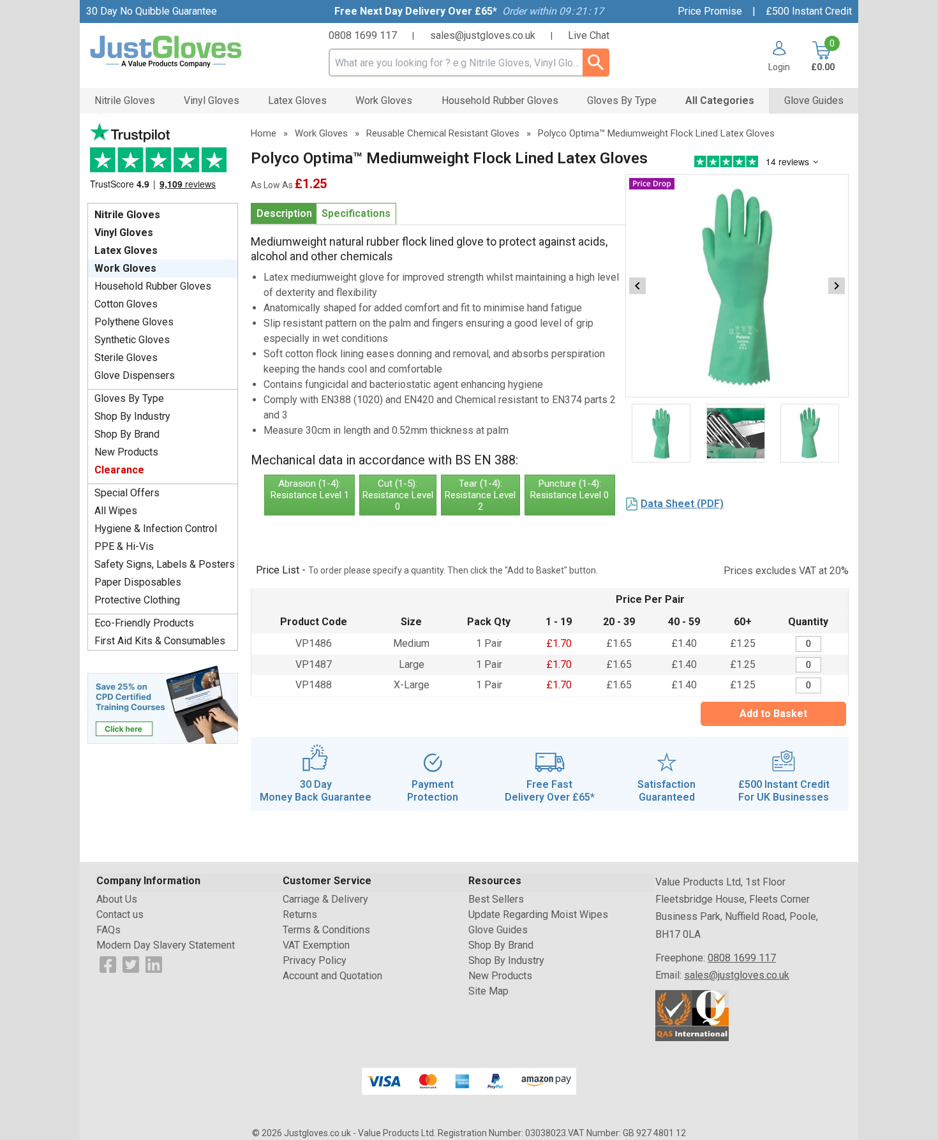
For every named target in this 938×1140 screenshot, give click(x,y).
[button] (774, 56)
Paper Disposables (137, 582)
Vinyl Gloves (123, 232)
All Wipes (115, 511)
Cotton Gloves (126, 304)
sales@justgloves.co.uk (482, 35)
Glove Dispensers (134, 375)
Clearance (119, 470)
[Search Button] (596, 62)
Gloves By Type (129, 398)
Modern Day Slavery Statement (165, 945)
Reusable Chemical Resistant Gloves (442, 133)
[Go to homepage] (182, 52)
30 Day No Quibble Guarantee (151, 11)
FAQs (108, 930)
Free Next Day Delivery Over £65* (415, 11)
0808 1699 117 (363, 35)
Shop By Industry (132, 416)
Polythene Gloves (134, 322)
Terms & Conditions (326, 930)
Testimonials (162, 160)
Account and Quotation (332, 976)
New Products (126, 452)
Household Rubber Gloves (152, 286)
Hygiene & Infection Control (155, 528)
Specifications (356, 213)
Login (779, 66)
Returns (300, 914)
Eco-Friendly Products (144, 623)
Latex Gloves (126, 250)
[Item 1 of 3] (737, 286)
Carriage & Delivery (325, 899)
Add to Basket (773, 713)
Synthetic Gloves (132, 340)
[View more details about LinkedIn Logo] (153, 964)
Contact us (120, 914)
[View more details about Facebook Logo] (107, 964)
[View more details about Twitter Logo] (130, 964)
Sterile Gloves (126, 358)
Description (284, 213)
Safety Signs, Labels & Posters (164, 564)
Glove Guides (498, 930)
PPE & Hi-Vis (124, 546)
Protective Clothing (137, 600)
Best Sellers (496, 899)
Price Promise (710, 11)
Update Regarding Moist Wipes (538, 914)
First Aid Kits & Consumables (159, 641)
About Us (116, 899)
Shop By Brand (127, 434)
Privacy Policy (314, 960)
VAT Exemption (316, 945)
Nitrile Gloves (127, 215)
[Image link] (162, 703)
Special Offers (127, 493)
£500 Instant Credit (809, 11)
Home (263, 133)
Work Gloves (125, 268)
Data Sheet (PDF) (682, 504)
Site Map (488, 991)
